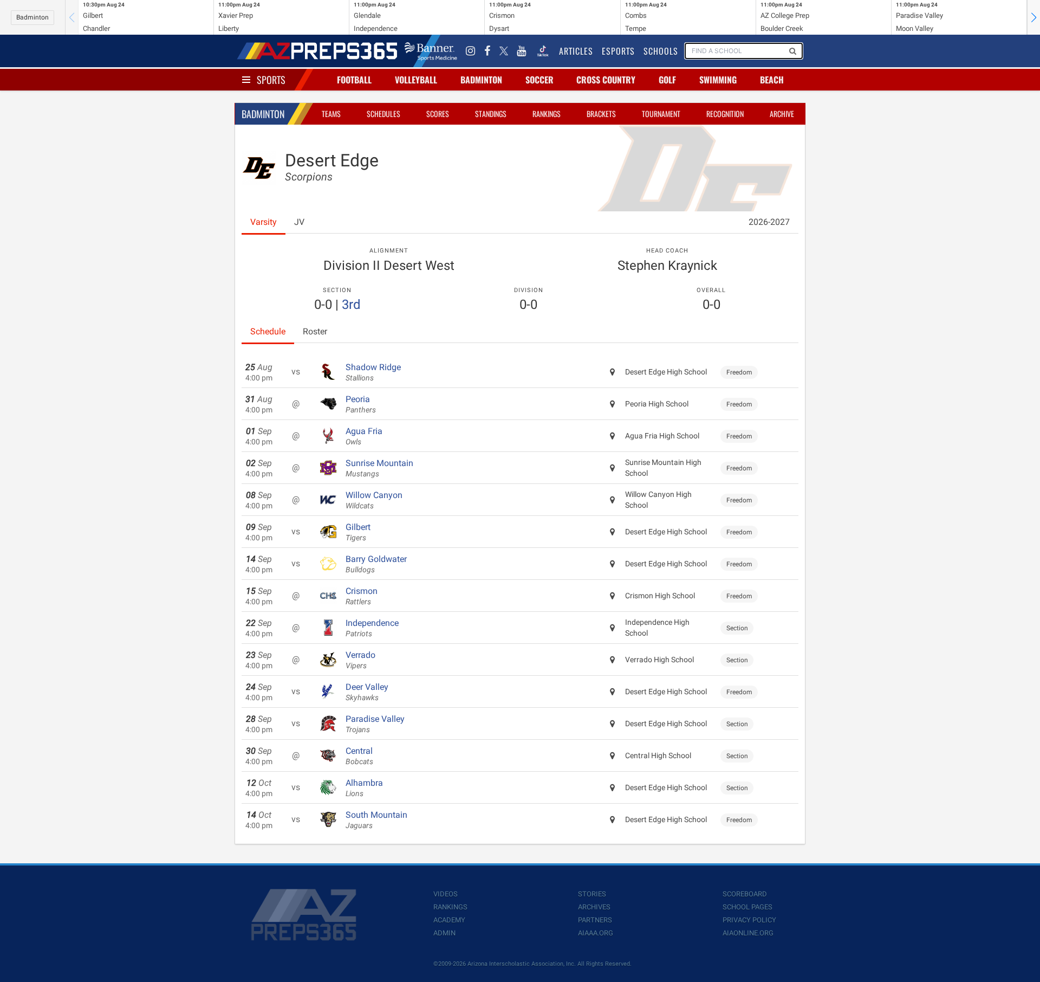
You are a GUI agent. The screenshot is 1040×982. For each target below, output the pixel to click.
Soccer (539, 79)
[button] (1033, 17)
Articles (576, 50)
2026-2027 (769, 222)
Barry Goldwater (376, 564)
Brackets (601, 113)
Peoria (361, 404)
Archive (782, 113)
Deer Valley (367, 692)
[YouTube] (522, 51)
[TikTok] (542, 51)
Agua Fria (364, 436)
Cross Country (605, 79)
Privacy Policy (749, 920)
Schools (661, 50)
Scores (437, 113)
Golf (667, 79)
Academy (449, 920)
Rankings (546, 113)
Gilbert (358, 532)
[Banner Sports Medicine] (430, 51)
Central (359, 756)
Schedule (267, 331)
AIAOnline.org (748, 933)
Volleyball (416, 79)
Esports (618, 50)
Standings (490, 113)
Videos (445, 894)
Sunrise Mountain (379, 468)
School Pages (747, 907)
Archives (594, 907)
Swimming (718, 79)
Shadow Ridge (373, 372)
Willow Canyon (374, 500)
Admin (444, 933)
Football (354, 79)
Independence (372, 628)
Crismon (362, 596)
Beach (772, 79)
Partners (595, 920)
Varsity (263, 222)
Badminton (32, 17)
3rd (351, 304)
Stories (592, 894)
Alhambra (364, 788)
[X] (503, 51)
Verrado (360, 660)
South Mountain (376, 820)
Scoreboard (745, 894)
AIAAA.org (595, 933)
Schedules (383, 113)
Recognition (725, 113)
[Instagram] (471, 51)
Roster (315, 331)
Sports (271, 80)
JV (299, 222)
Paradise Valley (375, 724)
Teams (331, 113)
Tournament (661, 113)
